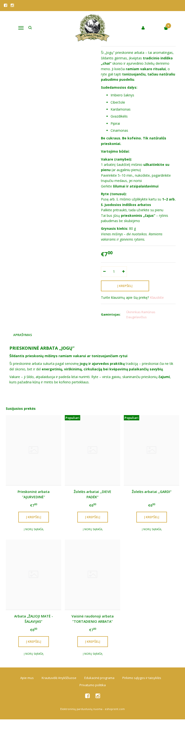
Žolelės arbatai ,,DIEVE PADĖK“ (92, 494)
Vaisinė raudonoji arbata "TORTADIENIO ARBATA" (93, 619)
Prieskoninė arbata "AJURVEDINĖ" (34, 494)
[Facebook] (5, 5)
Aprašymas (22, 335)
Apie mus (27, 678)
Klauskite (157, 297)
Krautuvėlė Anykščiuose (59, 678)
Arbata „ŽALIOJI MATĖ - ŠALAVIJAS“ (33, 619)
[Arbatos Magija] (92, 27)
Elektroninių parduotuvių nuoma (81, 709)
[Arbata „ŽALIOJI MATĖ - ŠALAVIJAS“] (33, 575)
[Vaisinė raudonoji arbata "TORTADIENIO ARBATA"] (92, 575)
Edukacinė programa (99, 678)
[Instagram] (12, 5)
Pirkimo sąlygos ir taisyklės (141, 678)
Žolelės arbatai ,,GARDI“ (152, 491)
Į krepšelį (33, 517)
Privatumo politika (92, 685)
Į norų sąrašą (33, 529)
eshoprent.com (115, 709)
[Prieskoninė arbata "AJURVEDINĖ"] (33, 450)
